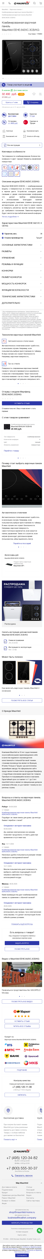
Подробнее (22, 1070)
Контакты (30, 1198)
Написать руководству (22, 1223)
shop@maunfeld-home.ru (22, 1212)
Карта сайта (22, 1235)
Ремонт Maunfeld (8, 1198)
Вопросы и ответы (33, 1192)
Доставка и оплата (9, 1187)
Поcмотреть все (22, 949)
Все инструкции (13, 145)
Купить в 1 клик (12, 102)
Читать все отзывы (22, 1026)
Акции (4, 1203)
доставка (12, 116)
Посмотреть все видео (22, 1002)
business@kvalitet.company (22, 1217)
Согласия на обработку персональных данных (28, 1251)
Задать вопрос (22, 943)
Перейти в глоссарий (22, 543)
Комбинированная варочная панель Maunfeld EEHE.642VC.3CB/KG (19, 813)
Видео (28, 1195)
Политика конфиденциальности (22, 1228)
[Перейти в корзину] (40, 3)
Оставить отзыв (22, 403)
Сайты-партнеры (33, 1201)
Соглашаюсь (22, 1255)
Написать (22, 1095)
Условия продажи (22, 1232)
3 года (32, 116)
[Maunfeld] (22, 3)
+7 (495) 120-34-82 (22, 1158)
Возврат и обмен (8, 1201)
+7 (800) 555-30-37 (22, 1168)
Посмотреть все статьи (22, 700)
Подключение (7, 1190)
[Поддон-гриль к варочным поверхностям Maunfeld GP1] (9, 564)
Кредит (5, 1192)
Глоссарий (30, 1190)
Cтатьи (29, 1187)
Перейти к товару (11, 451)
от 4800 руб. (13, 123)
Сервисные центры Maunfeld (13, 1195)
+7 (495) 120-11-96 (22, 1087)
